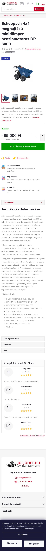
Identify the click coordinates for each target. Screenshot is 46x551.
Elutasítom (12, 543)
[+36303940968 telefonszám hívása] (28, 3)
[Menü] (42, 3)
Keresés (38, 9)
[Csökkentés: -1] (42, 139)
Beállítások (23, 534)
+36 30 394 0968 (25, 482)
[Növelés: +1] (42, 135)
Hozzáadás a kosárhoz (23, 146)
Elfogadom (34, 543)
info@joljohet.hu (25, 477)
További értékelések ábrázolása (32, 435)
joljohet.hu (25, 486)
